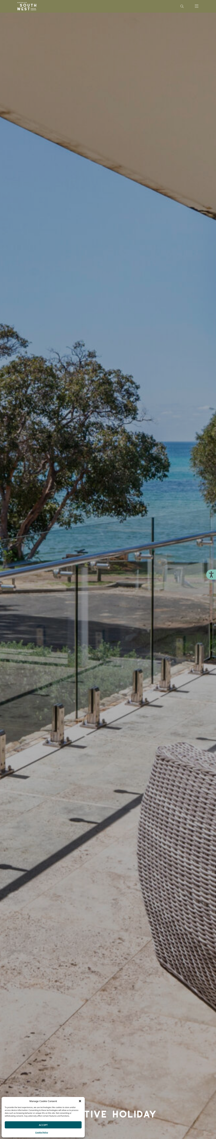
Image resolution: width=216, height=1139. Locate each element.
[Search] (182, 6)
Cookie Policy (41, 1132)
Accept (43, 1125)
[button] (80, 1101)
